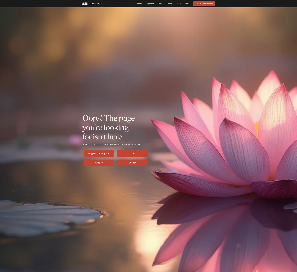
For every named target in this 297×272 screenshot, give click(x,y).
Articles (99, 162)
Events (169, 3)
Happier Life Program (99, 153)
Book (160, 4)
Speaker (150, 4)
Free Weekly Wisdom (204, 4)
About (187, 4)
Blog (179, 4)
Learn (140, 3)
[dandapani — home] (92, 3)
